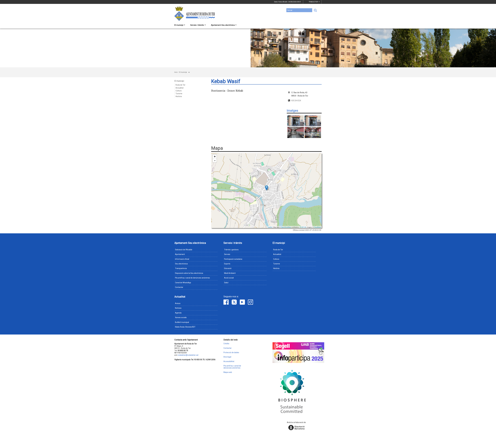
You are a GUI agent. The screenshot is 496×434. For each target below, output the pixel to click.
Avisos (177, 303)
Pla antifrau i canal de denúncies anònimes (192, 278)
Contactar (179, 287)
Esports (227, 264)
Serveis (227, 254)
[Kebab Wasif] (295, 120)
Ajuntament (180, 254)
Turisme (179, 94)
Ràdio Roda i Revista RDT (185, 327)
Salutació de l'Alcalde (183, 250)
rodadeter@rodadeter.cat (188, 355)
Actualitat (180, 88)
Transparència (181, 268)
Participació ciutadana (233, 259)
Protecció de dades (231, 353)
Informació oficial (182, 259)
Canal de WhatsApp (183, 283)
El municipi (178, 25)
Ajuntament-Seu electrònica (223, 25)
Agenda (178, 313)
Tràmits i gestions (231, 250)
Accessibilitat (228, 361)
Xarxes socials (181, 317)
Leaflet (270, 227)
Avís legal (227, 357)
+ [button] (215, 156)
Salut (226, 283)
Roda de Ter (180, 85)
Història (179, 96)
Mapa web (227, 372)
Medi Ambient (230, 273)
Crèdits (226, 344)
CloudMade (317, 227)
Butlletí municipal (182, 322)
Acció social (229, 278)
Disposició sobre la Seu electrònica (189, 273)
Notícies (178, 308)
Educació (227, 268)
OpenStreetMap (286, 227)
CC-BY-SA (303, 227)
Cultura (178, 91)
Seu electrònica (181, 264)
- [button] (215, 160)
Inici (175, 72)
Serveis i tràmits (197, 25)
